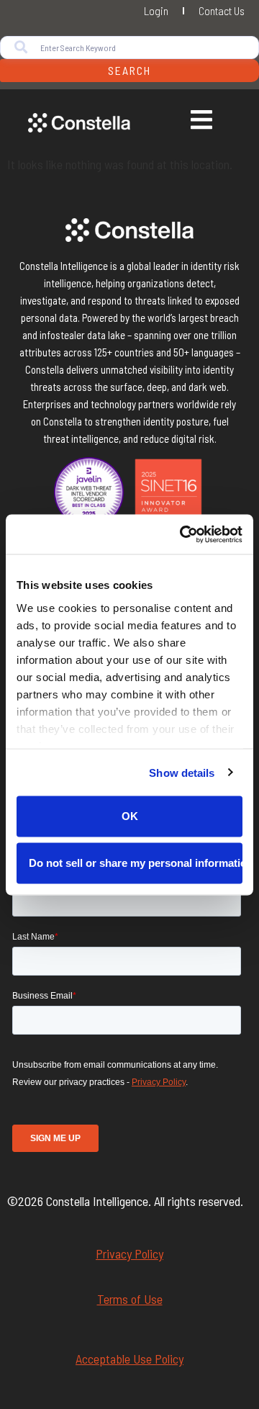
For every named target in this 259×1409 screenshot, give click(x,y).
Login (156, 10)
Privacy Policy (129, 1253)
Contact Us (222, 10)
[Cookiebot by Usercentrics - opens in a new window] (182, 534)
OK (130, 816)
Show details (181, 772)
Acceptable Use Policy (129, 1359)
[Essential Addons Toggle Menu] (201, 122)
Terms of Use (130, 1299)
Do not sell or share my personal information (135, 862)
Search (129, 70)
